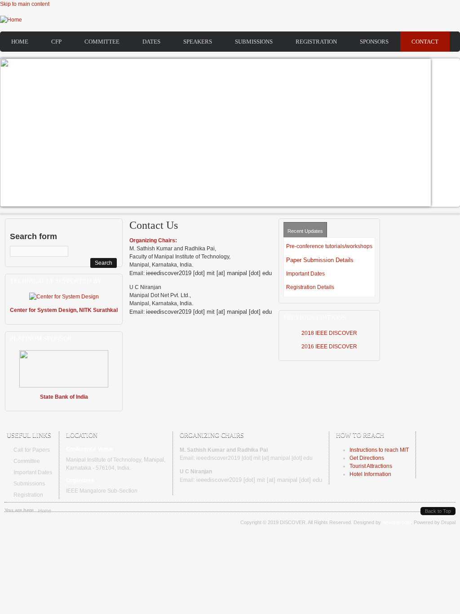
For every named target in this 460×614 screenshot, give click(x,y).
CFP (56, 41)
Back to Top (438, 511)
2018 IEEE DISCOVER (329, 333)
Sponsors (374, 41)
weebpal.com (396, 522)
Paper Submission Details (320, 260)
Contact (424, 41)
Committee (101, 41)
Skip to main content (24, 4)
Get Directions (366, 458)
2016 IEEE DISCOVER (329, 346)
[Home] (11, 20)
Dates (151, 41)
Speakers (197, 41)
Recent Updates (305, 231)
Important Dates (305, 274)
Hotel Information (370, 474)
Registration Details (310, 287)
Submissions (254, 41)
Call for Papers (31, 450)
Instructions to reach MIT (379, 450)
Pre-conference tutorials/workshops (329, 246)
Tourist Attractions (370, 466)
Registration (316, 41)
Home (19, 41)
